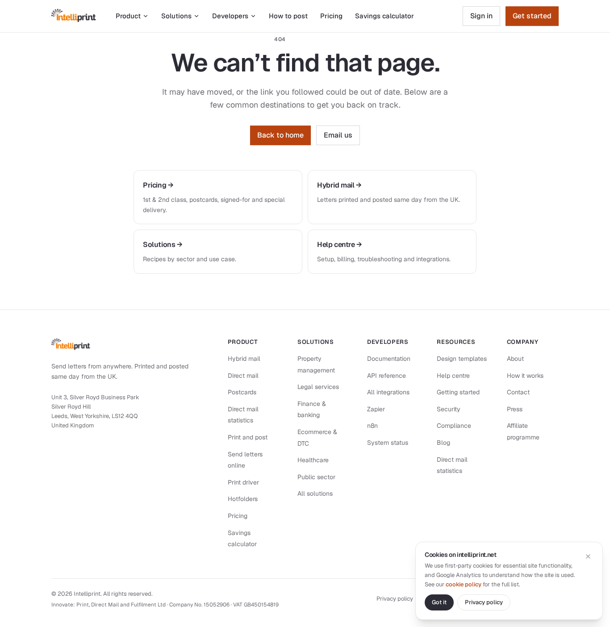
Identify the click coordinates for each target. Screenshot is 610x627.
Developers (230, 16)
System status (387, 443)
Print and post (247, 437)
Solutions (176, 16)
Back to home (280, 135)
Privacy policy (394, 598)
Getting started (458, 392)
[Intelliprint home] (73, 16)
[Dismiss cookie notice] (588, 556)
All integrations (388, 392)
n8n (372, 426)
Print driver (243, 482)
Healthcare (313, 460)
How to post (288, 16)
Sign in (481, 16)
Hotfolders (243, 499)
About (515, 359)
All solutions (315, 493)
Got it (439, 602)
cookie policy (463, 584)
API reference (386, 376)
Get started (532, 16)
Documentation (388, 359)
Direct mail (243, 376)
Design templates (462, 359)
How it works (525, 376)
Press (514, 409)
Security (448, 409)
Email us (338, 135)
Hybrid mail (244, 359)
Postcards (242, 392)
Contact (518, 392)
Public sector (316, 477)
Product (128, 16)
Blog (443, 443)
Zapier (376, 409)
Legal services (318, 387)
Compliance (454, 426)
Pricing (331, 16)
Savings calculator (384, 16)
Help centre (453, 376)
